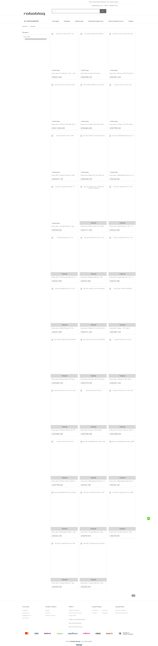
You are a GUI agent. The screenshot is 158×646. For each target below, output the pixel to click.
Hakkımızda (79, 21)
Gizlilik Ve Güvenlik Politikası (77, 619)
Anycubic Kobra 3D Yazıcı (91, 73)
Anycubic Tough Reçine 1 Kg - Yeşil (64, 583)
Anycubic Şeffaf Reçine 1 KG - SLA (64, 328)
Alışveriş (48, 613)
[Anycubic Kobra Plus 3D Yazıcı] (93, 103)
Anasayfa (25, 610)
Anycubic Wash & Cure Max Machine (93, 175)
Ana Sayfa (55, 21)
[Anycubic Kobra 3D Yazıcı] (93, 52)
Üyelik (47, 610)
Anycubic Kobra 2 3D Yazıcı (91, 430)
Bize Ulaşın (25, 618)
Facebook (95, 610)
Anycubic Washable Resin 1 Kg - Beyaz (64, 532)
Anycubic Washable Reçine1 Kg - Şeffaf (122, 481)
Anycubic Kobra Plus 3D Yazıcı (92, 124)
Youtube (94, 613)
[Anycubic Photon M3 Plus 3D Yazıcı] (122, 52)
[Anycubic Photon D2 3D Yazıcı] (122, 103)
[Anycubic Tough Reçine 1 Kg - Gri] (64, 205)
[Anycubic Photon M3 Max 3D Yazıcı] (64, 103)
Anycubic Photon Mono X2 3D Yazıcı (64, 430)
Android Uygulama (120, 610)
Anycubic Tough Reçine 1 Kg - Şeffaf (122, 532)
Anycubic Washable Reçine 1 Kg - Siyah (93, 481)
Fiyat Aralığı (26, 36)
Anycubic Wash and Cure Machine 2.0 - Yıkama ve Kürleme (93, 226)
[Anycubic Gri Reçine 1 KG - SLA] (64, 52)
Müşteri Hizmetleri (74, 610)
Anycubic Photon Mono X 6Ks (63, 175)
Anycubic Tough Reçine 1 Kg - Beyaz (93, 583)
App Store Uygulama (121, 613)
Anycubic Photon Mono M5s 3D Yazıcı (64, 481)
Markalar (67, 21)
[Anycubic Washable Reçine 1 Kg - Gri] (122, 154)
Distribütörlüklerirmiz (95, 21)
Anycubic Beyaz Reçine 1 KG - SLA (93, 277)
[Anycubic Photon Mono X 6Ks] (64, 154)
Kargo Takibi (72, 615)
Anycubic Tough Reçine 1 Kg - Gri (64, 226)
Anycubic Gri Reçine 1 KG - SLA (64, 73)
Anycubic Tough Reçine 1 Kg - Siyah (93, 532)
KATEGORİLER (32, 21)
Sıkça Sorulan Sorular (75, 613)
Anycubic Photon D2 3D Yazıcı (121, 124)
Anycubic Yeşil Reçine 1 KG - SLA (122, 226)
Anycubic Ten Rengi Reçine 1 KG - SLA (64, 277)
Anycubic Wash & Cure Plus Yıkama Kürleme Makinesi (93, 328)
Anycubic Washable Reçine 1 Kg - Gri (122, 175)
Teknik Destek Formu (115, 21)
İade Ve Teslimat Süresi (75, 627)
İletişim (131, 21)
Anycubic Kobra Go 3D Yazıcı (121, 379)
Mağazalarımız (26, 615)
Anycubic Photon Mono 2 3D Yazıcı (122, 430)
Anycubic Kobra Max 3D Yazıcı (63, 379)
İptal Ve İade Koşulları (75, 623)
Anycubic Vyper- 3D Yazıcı (120, 328)
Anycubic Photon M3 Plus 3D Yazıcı (122, 73)
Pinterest (105, 610)
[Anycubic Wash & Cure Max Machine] (93, 154)
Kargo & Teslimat (50, 615)
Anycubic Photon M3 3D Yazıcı (93, 379)
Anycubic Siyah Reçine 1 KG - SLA (122, 277)
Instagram (105, 613)
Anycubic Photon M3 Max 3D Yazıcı (64, 124)
